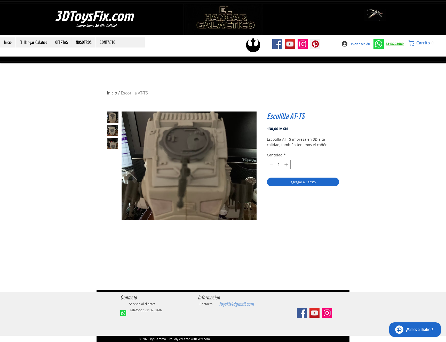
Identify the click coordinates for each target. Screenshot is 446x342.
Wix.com (204, 339)
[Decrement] (271, 164)
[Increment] (286, 164)
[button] (422, 43)
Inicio (112, 93)
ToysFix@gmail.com (236, 304)
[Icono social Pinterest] (315, 44)
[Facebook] (277, 44)
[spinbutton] (278, 164)
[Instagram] (303, 44)
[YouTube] (290, 44)
